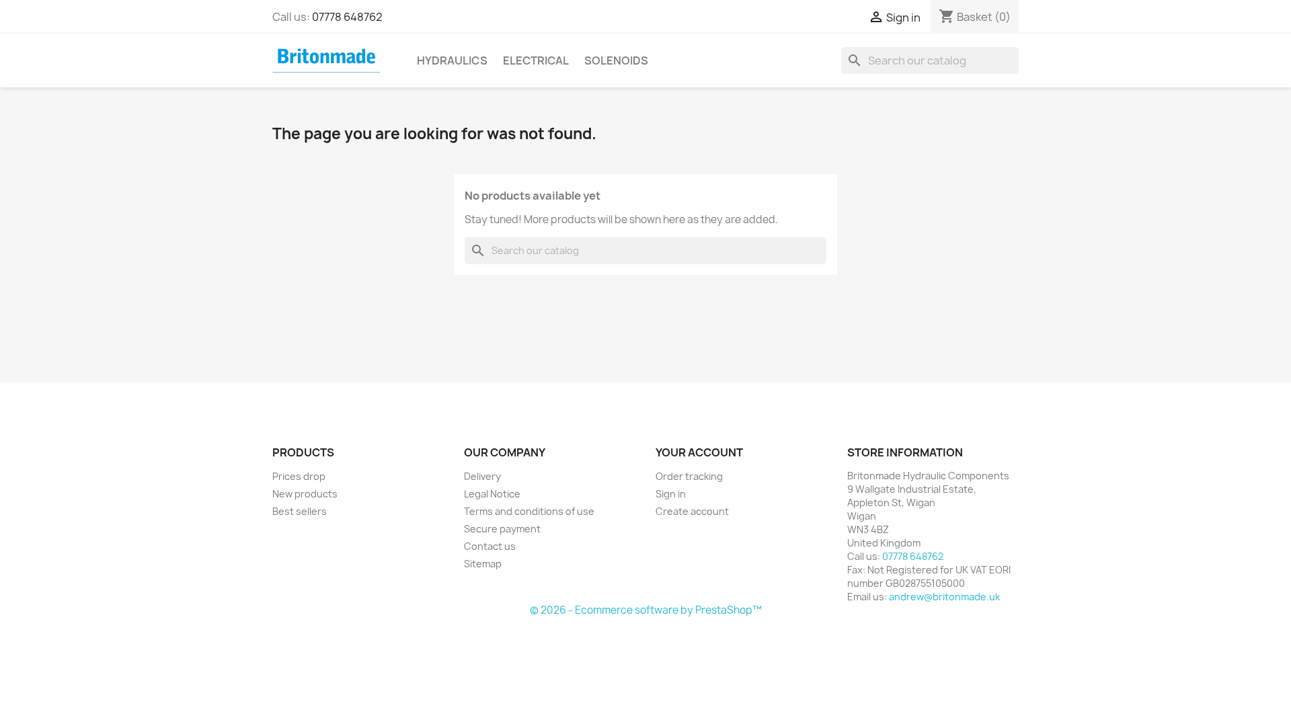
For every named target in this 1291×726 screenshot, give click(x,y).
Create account (692, 511)
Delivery (482, 476)
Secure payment (502, 528)
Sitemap (483, 563)
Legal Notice (492, 493)
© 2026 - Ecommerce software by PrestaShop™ (646, 610)
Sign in (671, 493)
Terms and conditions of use (529, 511)
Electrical (536, 60)
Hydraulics (452, 60)
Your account (699, 452)
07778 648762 (347, 16)
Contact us (490, 546)
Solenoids (616, 60)
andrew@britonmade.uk (944, 596)
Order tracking (689, 476)
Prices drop (298, 476)
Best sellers (299, 511)
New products (305, 493)
